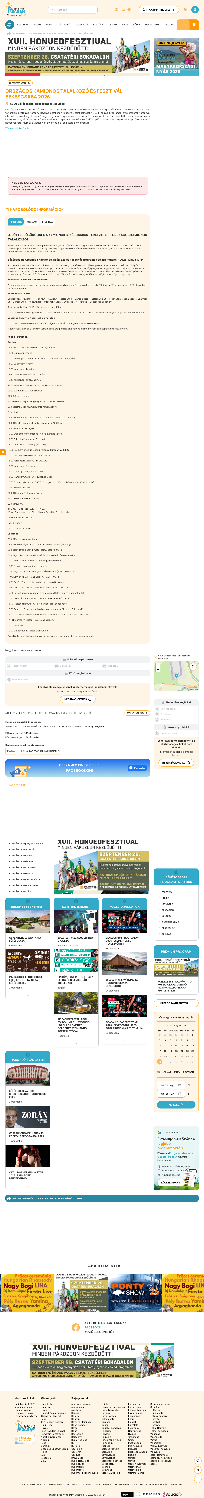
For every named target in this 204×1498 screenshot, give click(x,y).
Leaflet (195, 689)
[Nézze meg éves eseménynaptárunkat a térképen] (194, 24)
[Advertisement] (77, 153)
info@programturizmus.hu (81, 189)
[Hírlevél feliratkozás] (116, 10)
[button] (176, 676)
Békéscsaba (26, 103)
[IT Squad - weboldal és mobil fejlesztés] (172, 1494)
